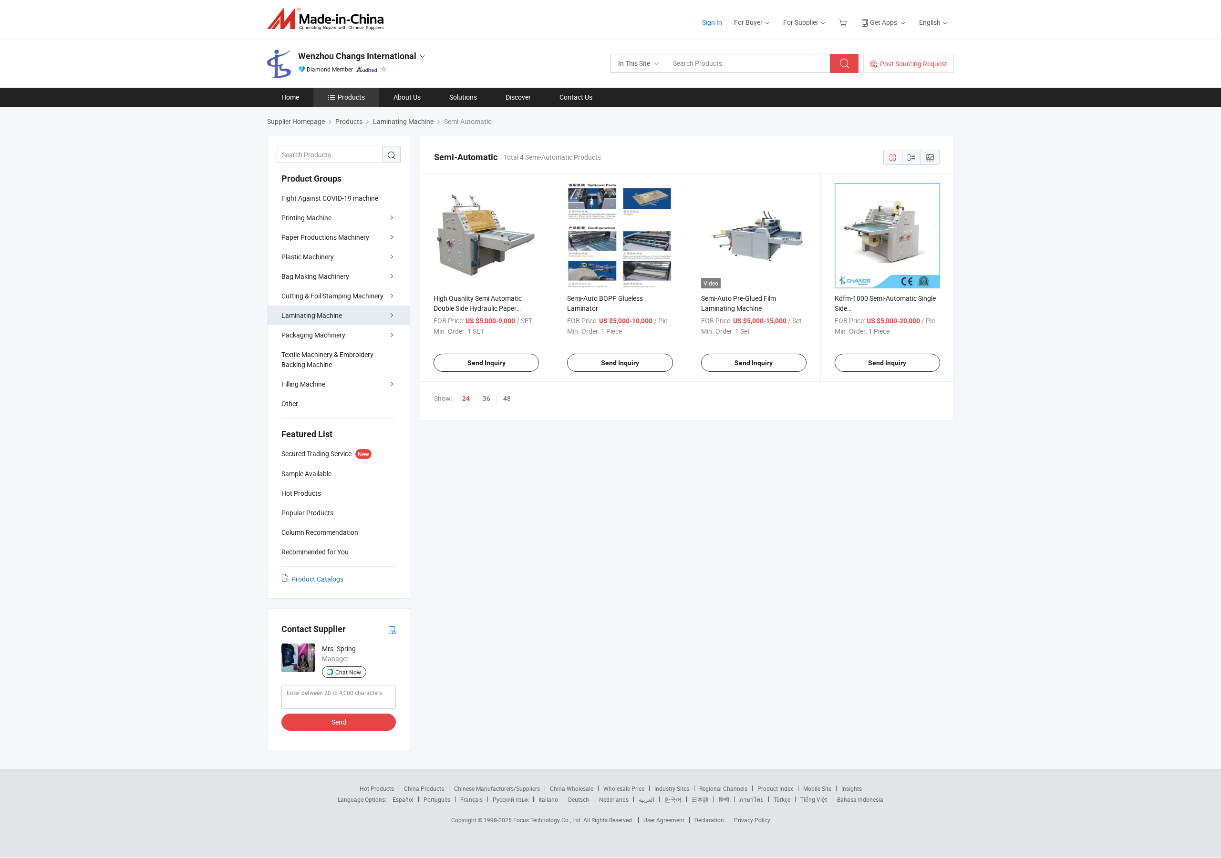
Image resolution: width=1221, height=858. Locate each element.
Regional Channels (723, 788)
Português (437, 799)
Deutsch (578, 799)
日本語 (700, 799)
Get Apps (884, 22)
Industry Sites (671, 788)
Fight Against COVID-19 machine (329, 198)
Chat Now (348, 672)
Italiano (548, 799)
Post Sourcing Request (913, 63)
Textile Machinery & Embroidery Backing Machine (327, 359)
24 (466, 398)
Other (289, 403)
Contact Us (575, 97)
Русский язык (510, 799)
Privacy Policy (752, 820)
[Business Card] (392, 629)
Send (338, 721)
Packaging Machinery (313, 334)
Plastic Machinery (307, 256)
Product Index (775, 788)
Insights (851, 788)
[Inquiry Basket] (844, 22)
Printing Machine (306, 217)
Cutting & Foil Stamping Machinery (332, 295)
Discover (518, 97)
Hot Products (377, 788)
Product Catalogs (317, 578)
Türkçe (782, 799)
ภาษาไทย (751, 799)
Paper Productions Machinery (325, 237)
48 (507, 398)
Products (351, 97)
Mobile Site (817, 788)
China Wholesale (571, 788)
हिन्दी (724, 799)
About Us (407, 97)
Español (403, 799)
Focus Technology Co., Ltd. (548, 820)
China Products (424, 788)
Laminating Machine (311, 315)
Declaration (709, 820)
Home (290, 97)
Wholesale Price (623, 788)
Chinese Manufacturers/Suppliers (497, 788)
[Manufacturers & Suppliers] (328, 19)
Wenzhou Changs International (357, 56)
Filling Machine (303, 383)
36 (486, 398)
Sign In (712, 22)
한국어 (673, 799)
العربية (646, 799)
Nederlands (614, 799)
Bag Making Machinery (315, 276)
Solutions (463, 97)
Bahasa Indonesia (860, 799)
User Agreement (663, 820)
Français (471, 799)
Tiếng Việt (813, 799)
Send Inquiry (486, 363)
